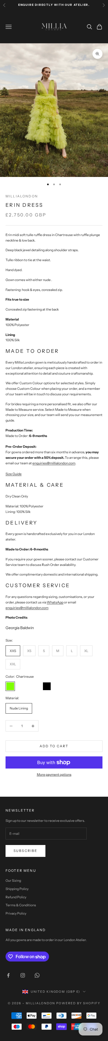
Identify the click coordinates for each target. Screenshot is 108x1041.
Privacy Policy (16, 913)
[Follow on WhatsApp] (37, 975)
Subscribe (25, 851)
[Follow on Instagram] (22, 975)
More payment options (54, 774)
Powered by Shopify (78, 1003)
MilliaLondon (22, 196)
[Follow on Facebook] (8, 975)
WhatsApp (55, 602)
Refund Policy (16, 897)
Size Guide (14, 474)
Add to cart (54, 746)
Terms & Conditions (21, 905)
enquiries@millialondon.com (27, 608)
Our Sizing (13, 880)
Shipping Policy (17, 889)
